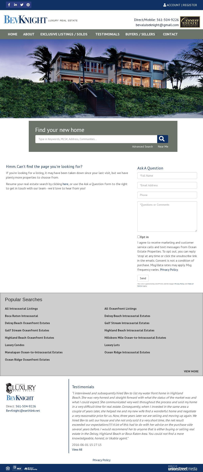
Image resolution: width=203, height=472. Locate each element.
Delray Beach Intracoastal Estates (127, 316)
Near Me (163, 146)
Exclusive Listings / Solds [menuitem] (63, 34)
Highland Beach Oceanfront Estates (29, 338)
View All (77, 449)
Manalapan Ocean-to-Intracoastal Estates (34, 352)
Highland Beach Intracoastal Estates (129, 330)
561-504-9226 (168, 19)
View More (191, 371)
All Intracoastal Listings (21, 308)
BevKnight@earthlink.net (23, 410)
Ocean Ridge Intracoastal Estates (127, 352)
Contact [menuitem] (170, 34)
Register (190, 5)
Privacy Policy (169, 269)
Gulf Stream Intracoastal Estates (126, 323)
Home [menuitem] (12, 34)
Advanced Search (142, 146)
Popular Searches (23, 299)
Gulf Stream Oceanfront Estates (27, 330)
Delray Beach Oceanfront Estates (27, 323)
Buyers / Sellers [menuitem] (140, 34)
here (65, 184)
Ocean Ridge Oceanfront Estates (27, 359)
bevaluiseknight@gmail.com (157, 25)
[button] (162, 139)
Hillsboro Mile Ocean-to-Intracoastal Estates (135, 338)
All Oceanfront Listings (120, 308)
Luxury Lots (112, 345)
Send (143, 278)
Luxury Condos (14, 345)
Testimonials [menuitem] (107, 34)
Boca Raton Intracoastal (21, 316)
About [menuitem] (28, 34)
